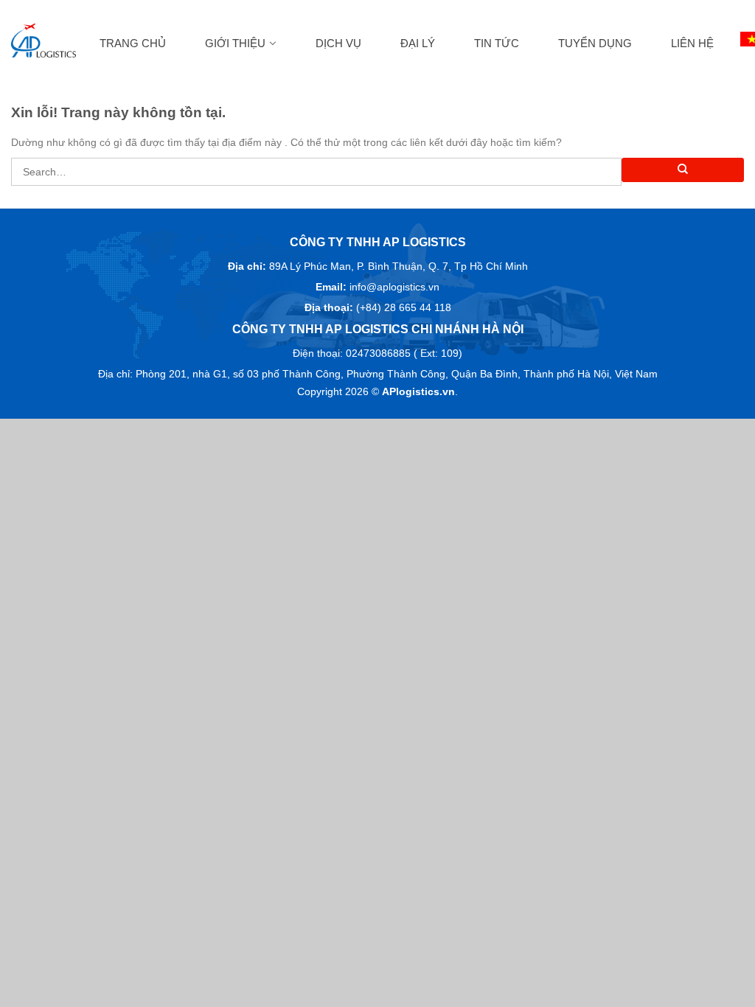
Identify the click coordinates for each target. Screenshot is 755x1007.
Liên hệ (692, 43)
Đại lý (417, 43)
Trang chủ (133, 43)
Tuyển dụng (595, 43)
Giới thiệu (235, 43)
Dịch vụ (338, 43)
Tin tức (496, 43)
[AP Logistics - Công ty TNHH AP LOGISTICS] (43, 41)
